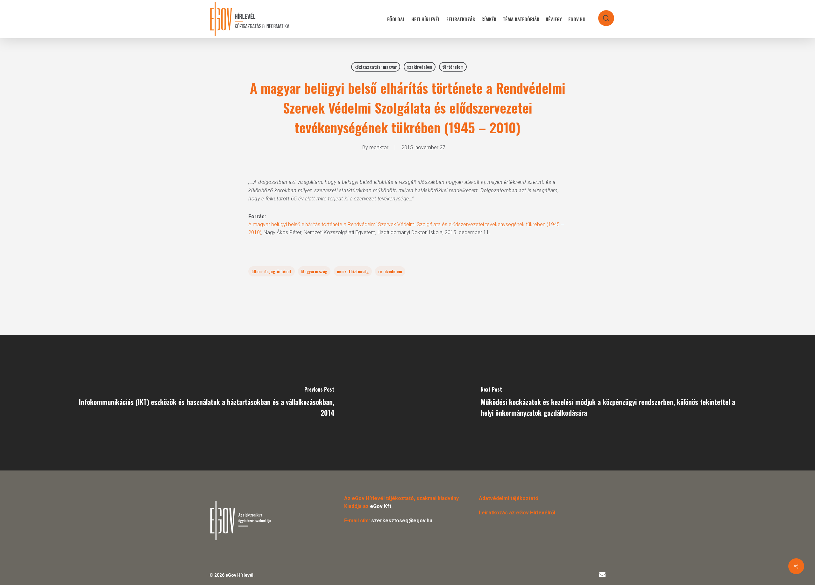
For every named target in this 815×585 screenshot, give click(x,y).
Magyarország (314, 271)
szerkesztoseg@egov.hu (401, 521)
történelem (453, 66)
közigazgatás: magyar (375, 66)
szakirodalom (419, 66)
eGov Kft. (381, 506)
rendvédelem (390, 271)
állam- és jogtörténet (272, 271)
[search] (602, 15)
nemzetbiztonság (353, 271)
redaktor (378, 147)
